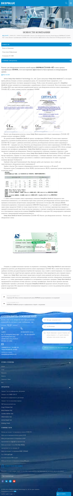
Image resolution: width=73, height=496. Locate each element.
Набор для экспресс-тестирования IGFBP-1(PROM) (14, 451)
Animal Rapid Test (6, 420)
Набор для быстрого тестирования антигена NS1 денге (15, 461)
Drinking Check (5, 423)
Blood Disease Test (6, 410)
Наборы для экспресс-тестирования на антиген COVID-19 (16, 432)
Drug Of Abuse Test (6, 407)
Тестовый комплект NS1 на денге (9, 458)
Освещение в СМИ (8, 56)
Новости (12, 36)
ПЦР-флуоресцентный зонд (8, 404)
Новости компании (23, 36)
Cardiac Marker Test (7, 414)
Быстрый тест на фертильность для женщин (12, 398)
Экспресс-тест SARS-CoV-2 (9, 394)
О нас (2, 370)
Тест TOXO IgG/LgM (6, 454)
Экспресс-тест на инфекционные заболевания (13, 391)
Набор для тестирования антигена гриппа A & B (13, 435)
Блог (2, 383)
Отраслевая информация (9, 52)
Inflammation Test (6, 417)
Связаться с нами (6, 379)
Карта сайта (5, 494)
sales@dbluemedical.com (9, 354)
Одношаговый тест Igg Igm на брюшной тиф (13, 442)
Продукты (3, 373)
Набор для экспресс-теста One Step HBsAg (13, 445)
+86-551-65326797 (29, 335)
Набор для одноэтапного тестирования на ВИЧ (13, 438)
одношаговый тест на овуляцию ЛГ (10, 448)
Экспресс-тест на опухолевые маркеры (11, 401)
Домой (6, 36)
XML (11, 494)
